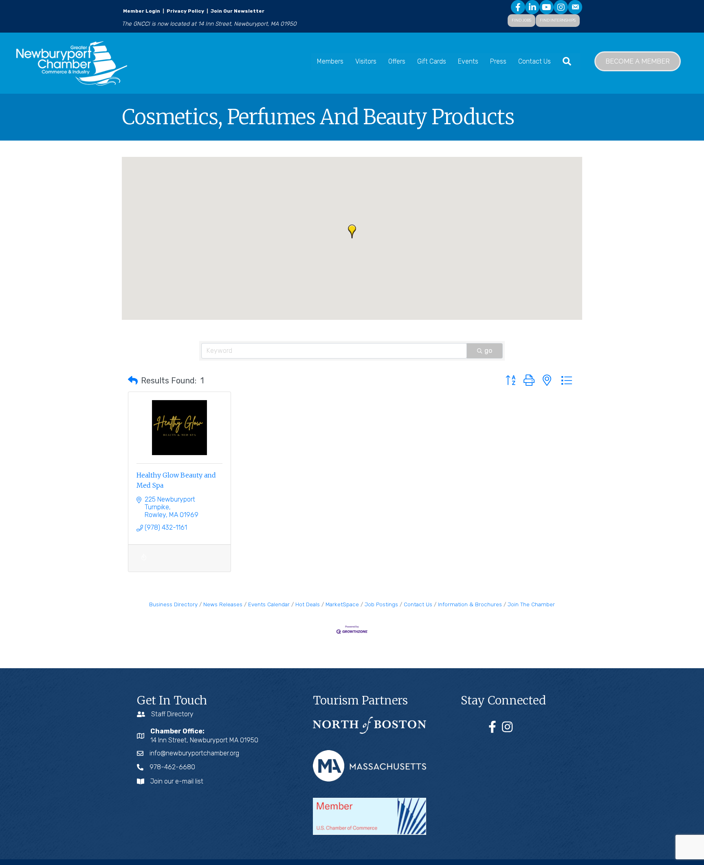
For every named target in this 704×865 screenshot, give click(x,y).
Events (468, 61)
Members (330, 61)
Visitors (365, 61)
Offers (396, 61)
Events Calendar (269, 604)
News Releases (222, 604)
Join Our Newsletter (236, 11)
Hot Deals (307, 604)
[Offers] (143, 562)
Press (498, 61)
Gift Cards (431, 61)
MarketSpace (342, 604)
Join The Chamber (531, 604)
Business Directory (173, 604)
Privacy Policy (185, 11)
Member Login (141, 11)
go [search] (488, 350)
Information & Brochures (470, 604)
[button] (352, 231)
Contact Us (534, 61)
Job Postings (381, 604)
